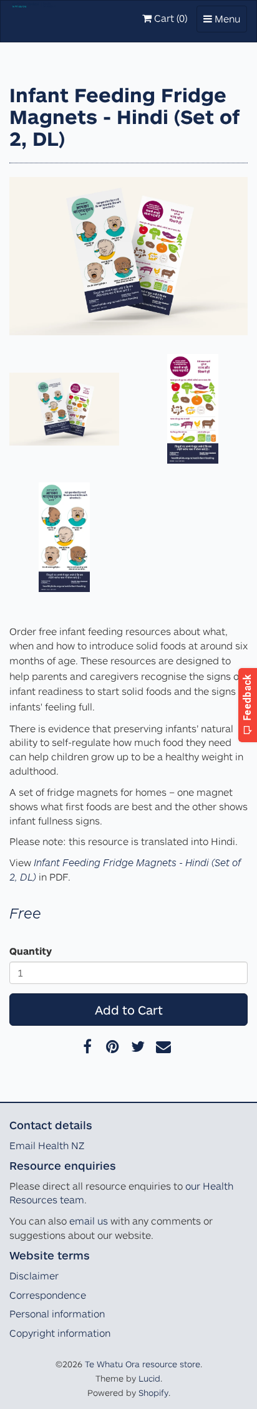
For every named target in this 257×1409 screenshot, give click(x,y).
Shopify (153, 1392)
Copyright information (59, 1333)
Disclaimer (34, 1275)
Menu (225, 22)
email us (88, 1221)
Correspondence (47, 1295)
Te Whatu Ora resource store (142, 1364)
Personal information (57, 1313)
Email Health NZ (46, 1145)
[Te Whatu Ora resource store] (34, 16)
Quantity (30, 951)
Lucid (149, 1378)
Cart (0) (169, 18)
